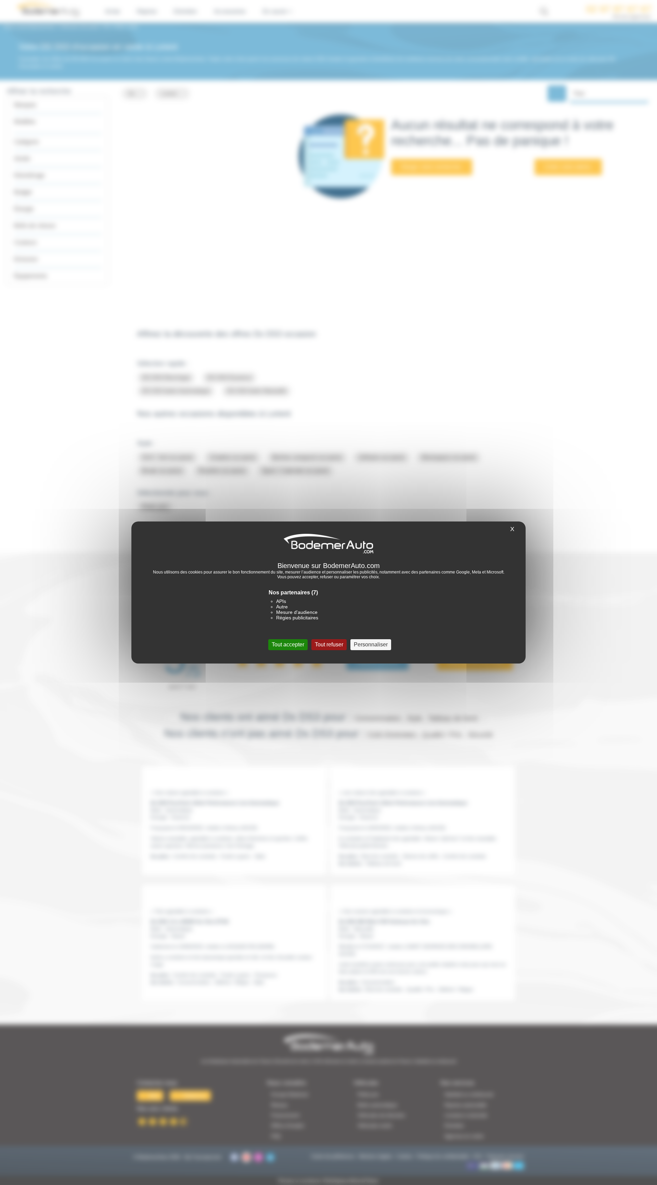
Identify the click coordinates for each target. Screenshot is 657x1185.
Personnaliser (371, 644)
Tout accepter (288, 644)
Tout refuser (329, 644)
